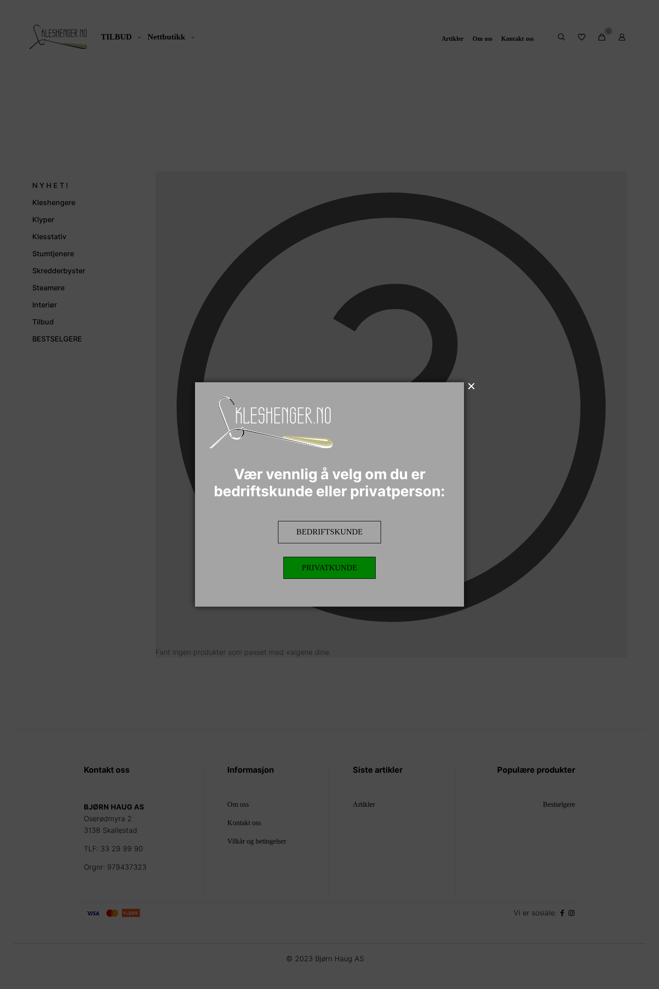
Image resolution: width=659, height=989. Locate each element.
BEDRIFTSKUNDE (329, 531)
